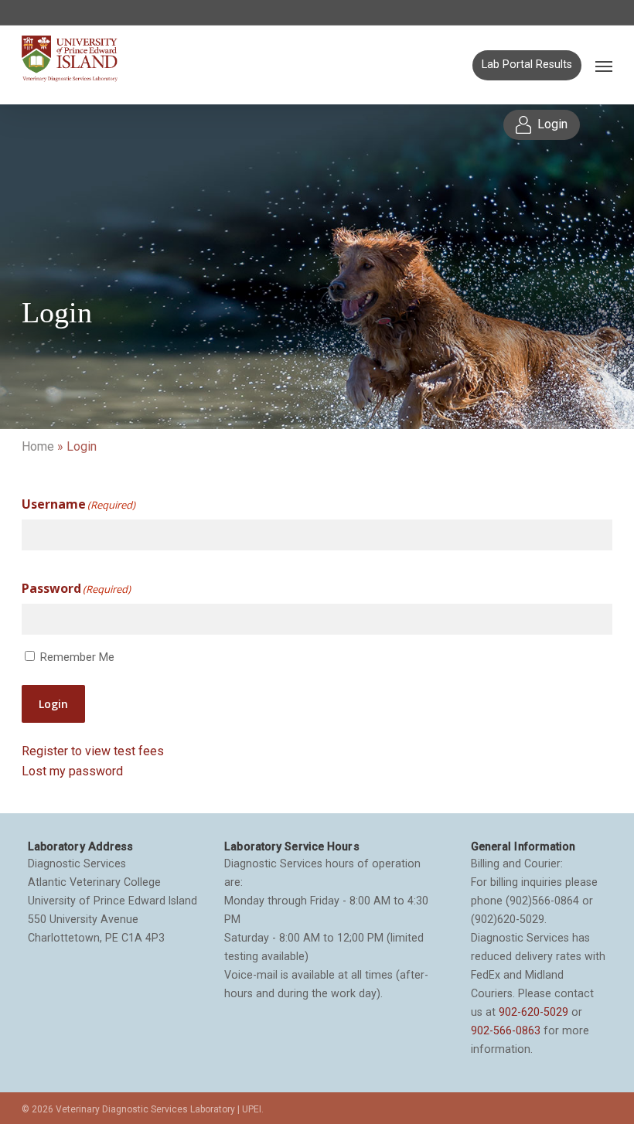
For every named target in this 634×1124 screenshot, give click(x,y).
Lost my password (72, 771)
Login (53, 704)
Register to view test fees (93, 751)
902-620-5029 (533, 1012)
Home (38, 446)
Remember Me (77, 657)
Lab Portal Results (527, 64)
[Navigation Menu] (603, 65)
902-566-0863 (505, 1030)
